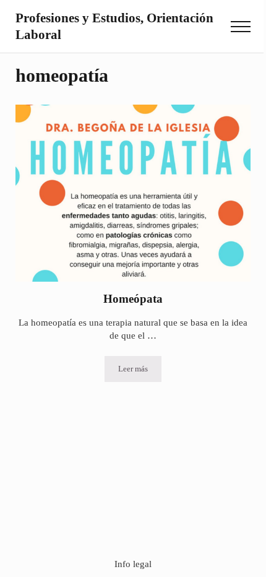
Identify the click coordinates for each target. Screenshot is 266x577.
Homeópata (133, 298)
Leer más (139, 371)
